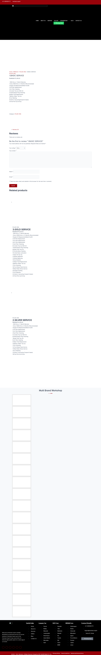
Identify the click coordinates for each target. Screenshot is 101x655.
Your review (12, 150)
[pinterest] (6, 647)
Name (11, 171)
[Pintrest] (87, 2)
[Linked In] (96, 2)
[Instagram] (90, 2)
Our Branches (63, 20)
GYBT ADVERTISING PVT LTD (44, 654)
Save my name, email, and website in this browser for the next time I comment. (31, 181)
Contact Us (79, 20)
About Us (43, 20)
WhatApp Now (59, 23)
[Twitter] (93, 2)
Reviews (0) (16, 129)
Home (37, 20)
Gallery (56, 20)
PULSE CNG (23, 71)
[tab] (52, 129)
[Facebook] (84, 2)
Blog (72, 20)
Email (11, 177)
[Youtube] (98, 2)
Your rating (12, 148)
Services (50, 20)
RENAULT (15, 71)
